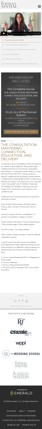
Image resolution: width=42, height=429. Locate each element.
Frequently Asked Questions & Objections (20, 63)
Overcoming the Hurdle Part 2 (15, 45)
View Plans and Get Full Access (21, 132)
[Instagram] (15, 301)
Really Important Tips (12, 59)
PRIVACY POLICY (29, 425)
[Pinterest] (23, 301)
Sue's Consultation (10, 54)
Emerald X (14, 401)
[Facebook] (19, 301)
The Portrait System (8, 4)
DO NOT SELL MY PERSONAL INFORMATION (21, 420)
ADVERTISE (11, 411)
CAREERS (31, 411)
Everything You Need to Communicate (19, 49)
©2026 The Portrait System (21, 306)
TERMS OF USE (13, 425)
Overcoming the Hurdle (13, 40)
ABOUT (22, 411)
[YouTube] (27, 301)
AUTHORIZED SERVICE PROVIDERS (21, 416)
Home (21, 295)
